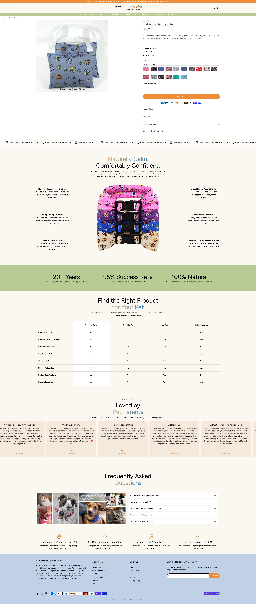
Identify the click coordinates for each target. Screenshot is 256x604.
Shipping (145, 30)
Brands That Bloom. (138, 599)
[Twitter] (155, 131)
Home (5, 18)
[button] (181, 109)
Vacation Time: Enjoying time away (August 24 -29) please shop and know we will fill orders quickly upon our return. (127, 1)
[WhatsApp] (158, 131)
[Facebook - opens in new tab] (37, 593)
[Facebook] (151, 131)
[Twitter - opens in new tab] (42, 593)
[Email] (162, 131)
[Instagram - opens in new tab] (46, 593)
